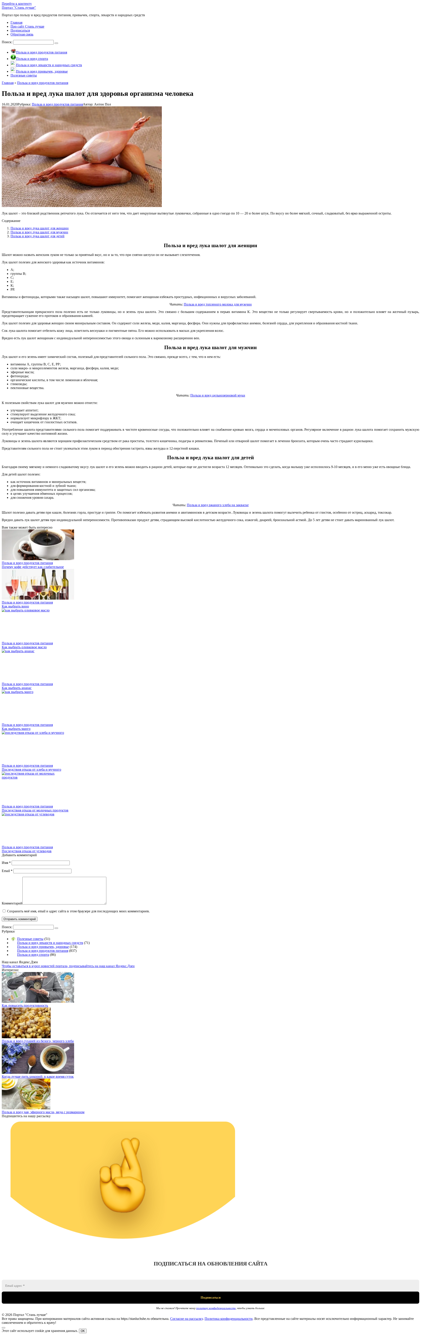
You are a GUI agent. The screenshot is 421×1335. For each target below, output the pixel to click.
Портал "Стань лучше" (19, 7)
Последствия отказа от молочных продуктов (35, 810)
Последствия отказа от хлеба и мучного (31, 769)
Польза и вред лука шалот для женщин (40, 228)
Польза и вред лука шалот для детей (37, 236)
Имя (6, 863)
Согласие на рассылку (186, 1319)
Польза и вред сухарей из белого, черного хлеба (38, 1041)
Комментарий (12, 903)
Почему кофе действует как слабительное (33, 567)
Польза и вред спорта (33, 954)
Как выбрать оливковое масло (24, 647)
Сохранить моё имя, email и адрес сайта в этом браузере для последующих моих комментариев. (78, 911)
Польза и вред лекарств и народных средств (50, 943)
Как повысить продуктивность (25, 1005)
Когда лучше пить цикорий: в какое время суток (38, 1076)
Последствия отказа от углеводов (27, 851)
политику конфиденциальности (216, 1308)
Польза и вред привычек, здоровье (43, 947)
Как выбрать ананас (17, 688)
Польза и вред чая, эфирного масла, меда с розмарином (43, 1112)
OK (83, 1331)
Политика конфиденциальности (229, 1319)
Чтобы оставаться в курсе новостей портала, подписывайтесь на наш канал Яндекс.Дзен (68, 966)
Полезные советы (30, 939)
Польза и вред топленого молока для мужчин (218, 304)
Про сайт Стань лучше (27, 26)
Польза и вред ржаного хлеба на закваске (218, 505)
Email (7, 871)
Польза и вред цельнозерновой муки (217, 395)
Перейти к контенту (17, 3)
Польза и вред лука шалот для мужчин (39, 232)
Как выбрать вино (15, 606)
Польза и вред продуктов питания (57, 104)
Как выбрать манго (16, 729)
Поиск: (7, 42)
